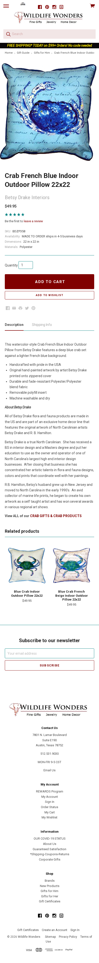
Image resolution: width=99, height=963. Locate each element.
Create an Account (54, 930)
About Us (49, 844)
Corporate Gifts (49, 859)
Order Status (49, 807)
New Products (49, 886)
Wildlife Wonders (29, 936)
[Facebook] (40, 7)
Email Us (49, 770)
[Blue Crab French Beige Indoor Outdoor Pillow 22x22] (71, 566)
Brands (50, 880)
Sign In (49, 802)
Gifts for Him (49, 891)
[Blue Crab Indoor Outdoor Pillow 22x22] (27, 566)
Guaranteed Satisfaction (49, 849)
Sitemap (50, 936)
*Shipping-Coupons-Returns (49, 854)
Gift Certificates (49, 901)
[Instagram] (54, 7)
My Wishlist (49, 817)
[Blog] (61, 7)
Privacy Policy (68, 936)
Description (14, 325)
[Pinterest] (47, 7)
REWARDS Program (49, 791)
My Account (49, 796)
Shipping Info (42, 325)
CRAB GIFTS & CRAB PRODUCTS (56, 516)
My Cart (49, 812)
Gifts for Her (49, 896)
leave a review (33, 221)
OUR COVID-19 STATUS (50, 838)
